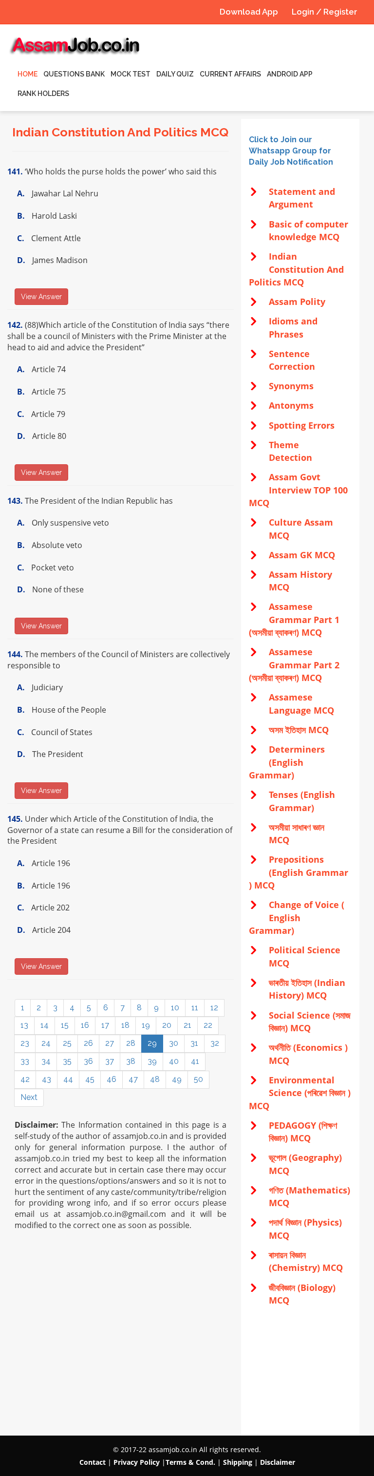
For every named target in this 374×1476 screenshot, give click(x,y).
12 (214, 1007)
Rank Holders (43, 93)
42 (25, 1079)
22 (208, 1025)
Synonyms (291, 386)
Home (27, 74)
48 (155, 1079)
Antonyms (291, 405)
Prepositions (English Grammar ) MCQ (298, 872)
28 (130, 1043)
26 (88, 1043)
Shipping (237, 1462)
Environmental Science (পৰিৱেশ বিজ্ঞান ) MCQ (300, 1093)
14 (44, 1025)
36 (88, 1061)
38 (130, 1061)
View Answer (41, 297)
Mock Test (130, 74)
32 (214, 1043)
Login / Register (324, 12)
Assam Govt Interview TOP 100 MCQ (298, 490)
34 (46, 1061)
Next (28, 1097)
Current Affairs (230, 74)
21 (187, 1025)
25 (67, 1043)
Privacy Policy (136, 1462)
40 (174, 1061)
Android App (290, 74)
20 (166, 1025)
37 (109, 1061)
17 (105, 1025)
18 (125, 1025)
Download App (249, 12)
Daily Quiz (175, 74)
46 (111, 1079)
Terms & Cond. (190, 1462)
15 (65, 1025)
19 (146, 1025)
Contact (92, 1462)
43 (46, 1079)
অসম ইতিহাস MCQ (299, 730)
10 (175, 1007)
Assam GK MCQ (302, 555)
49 (177, 1079)
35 (67, 1061)
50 (198, 1079)
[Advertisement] (300, 1371)
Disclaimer (277, 1462)
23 (24, 1043)
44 (68, 1079)
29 (152, 1043)
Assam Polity (297, 301)
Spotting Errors (302, 425)
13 (24, 1025)
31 (194, 1043)
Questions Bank (74, 74)
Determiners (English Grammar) (287, 762)
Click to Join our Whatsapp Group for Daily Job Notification (291, 151)
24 (46, 1043)
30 (173, 1043)
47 (133, 1079)
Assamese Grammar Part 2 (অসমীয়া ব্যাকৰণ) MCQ (294, 664)
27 (109, 1043)
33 (24, 1061)
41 (195, 1061)
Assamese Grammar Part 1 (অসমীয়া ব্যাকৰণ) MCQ (294, 619)
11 (194, 1007)
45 (89, 1079)
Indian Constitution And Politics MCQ (296, 269)
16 (85, 1025)
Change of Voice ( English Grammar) (296, 917)
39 (152, 1061)
